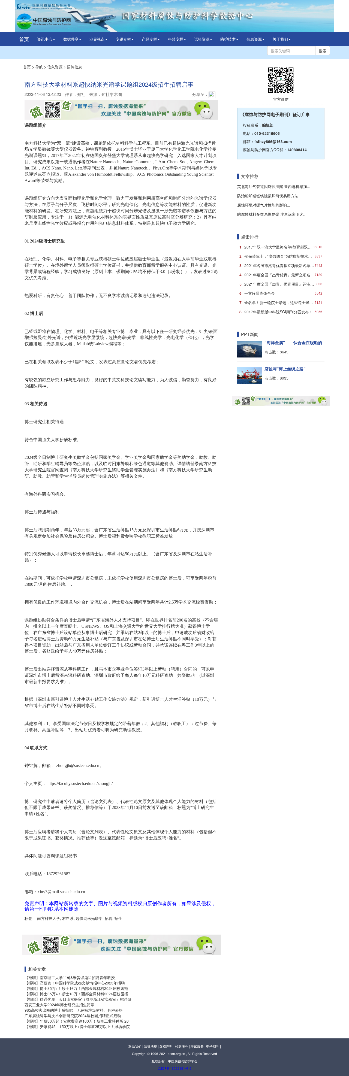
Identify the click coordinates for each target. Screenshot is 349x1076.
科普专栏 (175, 39)
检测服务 (181, 1046)
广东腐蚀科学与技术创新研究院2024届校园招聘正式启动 (73, 1015)
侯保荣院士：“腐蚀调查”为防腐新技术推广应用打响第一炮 (281, 256)
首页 (24, 39)
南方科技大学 (48, 918)
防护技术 (228, 39)
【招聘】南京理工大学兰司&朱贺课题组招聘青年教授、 (72, 977)
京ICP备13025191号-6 (174, 1068)
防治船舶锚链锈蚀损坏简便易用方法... (269, 195)
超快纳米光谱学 (89, 918)
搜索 (322, 50)
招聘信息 (74, 66)
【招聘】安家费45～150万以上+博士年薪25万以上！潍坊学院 (77, 1026)
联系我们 (135, 1046)
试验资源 (201, 39)
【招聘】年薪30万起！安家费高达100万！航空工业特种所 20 (77, 1021)
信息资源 (254, 39)
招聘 (108, 918)
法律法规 (150, 1046)
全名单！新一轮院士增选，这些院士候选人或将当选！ (281, 302)
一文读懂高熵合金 (280, 293)
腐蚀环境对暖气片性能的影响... (263, 205)
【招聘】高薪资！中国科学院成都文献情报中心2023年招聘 (75, 983)
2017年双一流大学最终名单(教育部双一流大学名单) (281, 247)
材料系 (67, 918)
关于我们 (280, 39)
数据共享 (71, 39)
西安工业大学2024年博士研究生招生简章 (59, 1004)
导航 (39, 66)
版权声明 (166, 1046)
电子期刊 (212, 1046)
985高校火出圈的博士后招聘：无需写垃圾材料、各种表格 (74, 1010)
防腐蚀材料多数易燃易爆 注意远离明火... (271, 214)
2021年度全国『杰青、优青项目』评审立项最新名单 (281, 284)
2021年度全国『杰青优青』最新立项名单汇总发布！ (281, 274)
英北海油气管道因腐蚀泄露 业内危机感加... (273, 186)
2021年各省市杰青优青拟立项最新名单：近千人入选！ (281, 265)
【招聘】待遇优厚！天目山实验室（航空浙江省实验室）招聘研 (78, 999)
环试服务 (197, 1046)
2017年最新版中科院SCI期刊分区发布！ (280, 311)
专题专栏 (123, 39)
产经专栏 (149, 39)
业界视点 (97, 39)
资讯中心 (44, 39)
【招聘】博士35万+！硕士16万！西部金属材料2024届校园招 (76, 988)
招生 (117, 918)
